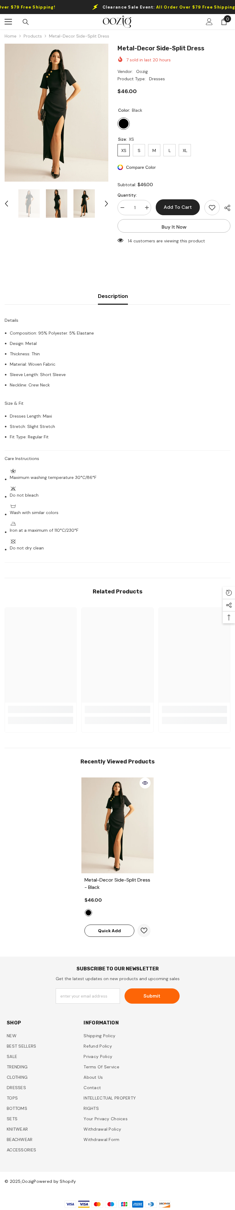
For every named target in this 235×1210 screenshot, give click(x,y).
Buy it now (174, 227)
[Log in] (209, 21)
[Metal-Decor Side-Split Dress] (117, 825)
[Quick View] (145, 782)
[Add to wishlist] (212, 207)
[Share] (225, 208)
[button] (6, 203)
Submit (152, 996)
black (88, 912)
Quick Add (109, 930)
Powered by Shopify (55, 1181)
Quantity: (127, 195)
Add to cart (178, 207)
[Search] (25, 22)
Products (33, 36)
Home (11, 36)
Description (113, 296)
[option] (56, 113)
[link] (40, 709)
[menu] (8, 21)
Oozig (142, 71)
